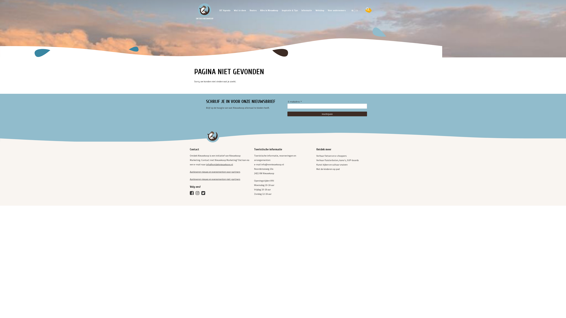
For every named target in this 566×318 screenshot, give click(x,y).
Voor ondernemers (337, 10)
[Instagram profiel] (198, 193)
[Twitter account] (204, 193)
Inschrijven (327, 113)
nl (353, 10)
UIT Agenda (224, 10)
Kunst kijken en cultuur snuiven (332, 164)
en (357, 10)
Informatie (306, 10)
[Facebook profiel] (192, 193)
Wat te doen (240, 10)
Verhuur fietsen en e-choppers (331, 155)
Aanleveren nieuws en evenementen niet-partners (215, 179)
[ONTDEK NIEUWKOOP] (204, 10)
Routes (253, 10)
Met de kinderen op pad (328, 169)
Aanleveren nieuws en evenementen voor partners (215, 171)
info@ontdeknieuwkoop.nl (219, 164)
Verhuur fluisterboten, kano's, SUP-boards (337, 160)
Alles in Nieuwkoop (269, 10)
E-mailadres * (295, 101)
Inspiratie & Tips (290, 10)
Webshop (320, 10)
